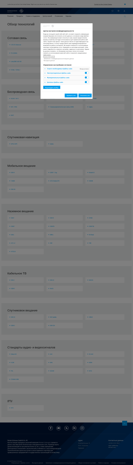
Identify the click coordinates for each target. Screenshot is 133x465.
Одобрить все (71, 95)
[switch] (87, 73)
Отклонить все (85, 95)
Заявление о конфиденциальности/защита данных (59, 58)
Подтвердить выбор (51, 87)
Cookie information (49, 56)
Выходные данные (49, 60)
